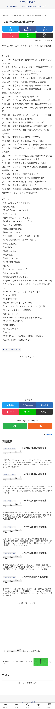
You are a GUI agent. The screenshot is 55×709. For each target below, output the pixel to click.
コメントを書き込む (27, 683)
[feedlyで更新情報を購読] (15, 426)
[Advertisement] (27, 376)
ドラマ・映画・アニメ (12, 350)
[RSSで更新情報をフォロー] (40, 426)
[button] (49, 403)
